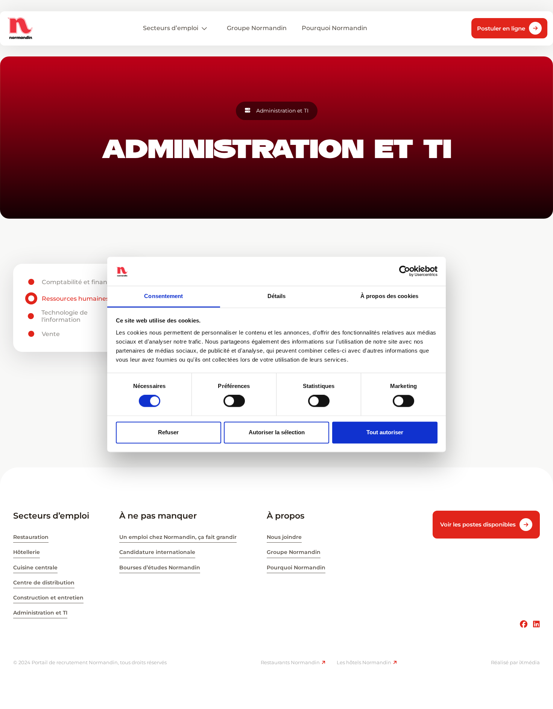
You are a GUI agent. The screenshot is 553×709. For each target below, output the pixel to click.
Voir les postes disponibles (478, 524)
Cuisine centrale (35, 567)
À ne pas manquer (158, 516)
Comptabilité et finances (79, 282)
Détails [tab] (276, 296)
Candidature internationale (157, 552)
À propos (285, 516)
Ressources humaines (75, 298)
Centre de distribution (43, 582)
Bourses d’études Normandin (159, 567)
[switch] (234, 401)
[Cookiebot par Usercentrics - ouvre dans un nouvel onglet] (405, 271)
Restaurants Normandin (290, 662)
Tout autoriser (384, 432)
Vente (51, 334)
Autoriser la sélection (277, 432)
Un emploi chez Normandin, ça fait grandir (178, 537)
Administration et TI (40, 612)
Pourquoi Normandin (296, 567)
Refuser (168, 432)
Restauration (31, 537)
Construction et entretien (48, 597)
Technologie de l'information (64, 316)
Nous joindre (284, 537)
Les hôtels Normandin (364, 662)
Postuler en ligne (501, 28)
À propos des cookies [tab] (389, 296)
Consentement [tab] (163, 296)
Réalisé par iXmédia (515, 662)
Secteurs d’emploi (170, 28)
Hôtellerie (26, 552)
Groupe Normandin (294, 552)
